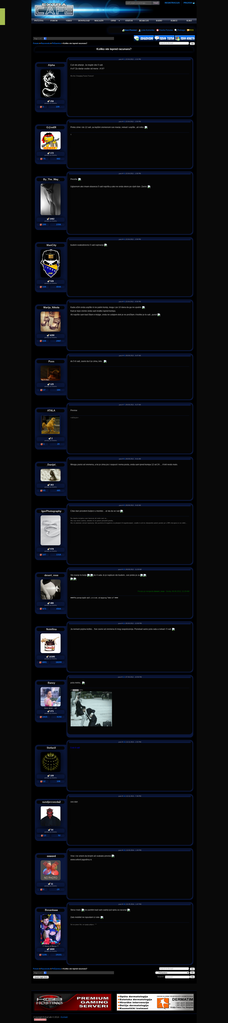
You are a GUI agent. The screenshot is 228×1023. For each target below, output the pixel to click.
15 (124, 850)
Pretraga (181, 30)
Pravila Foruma (166, 30)
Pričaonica (56, 43)
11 (124, 623)
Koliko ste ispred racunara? (75, 43)
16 (124, 904)
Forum (36, 43)
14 (124, 796)
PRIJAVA (187, 3)
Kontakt (64, 1017)
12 (124, 677)
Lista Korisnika (147, 30)
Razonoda (45, 43)
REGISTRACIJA (172, 3)
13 (124, 742)
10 (124, 569)
